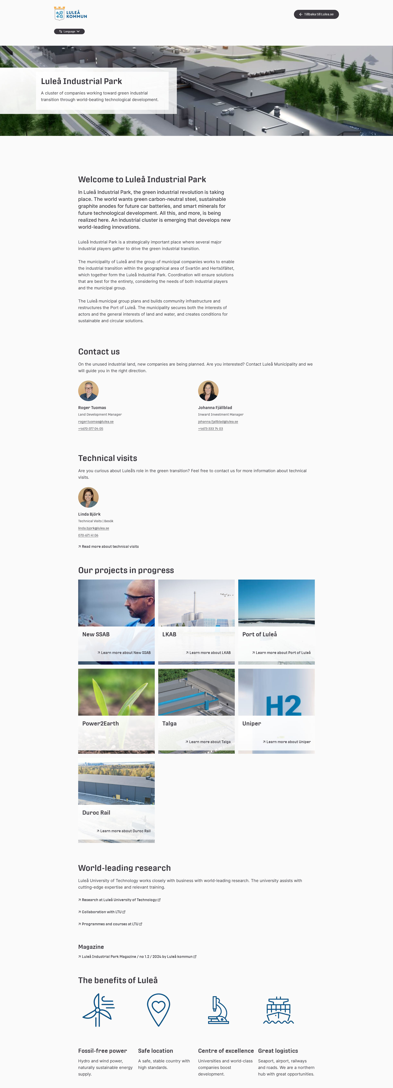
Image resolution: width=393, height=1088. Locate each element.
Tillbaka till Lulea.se (319, 14)
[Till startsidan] (70, 20)
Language (69, 31)
